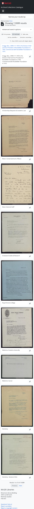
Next (20, 486)
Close (10, 21)
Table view (25, 34)
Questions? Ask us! (6, 504)
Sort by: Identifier (12, 37)
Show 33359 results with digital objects (21, 41)
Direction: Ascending (25, 37)
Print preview (6, 34)
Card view (16, 34)
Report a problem (6, 506)
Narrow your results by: (17, 17)
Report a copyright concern (9, 508)
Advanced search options (11, 29)
